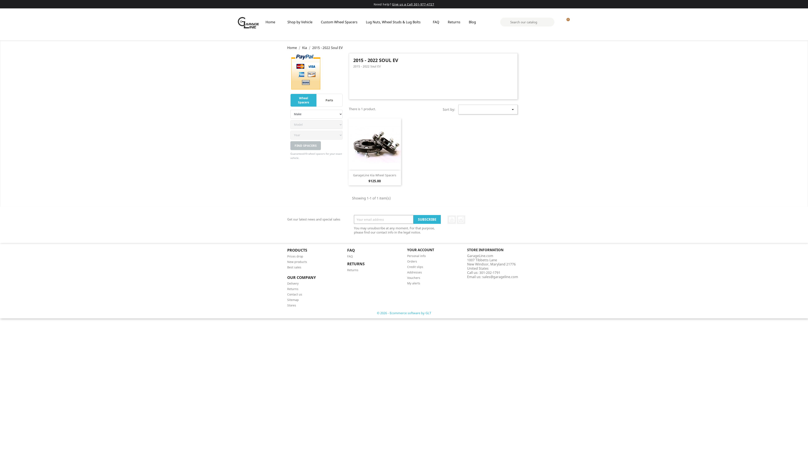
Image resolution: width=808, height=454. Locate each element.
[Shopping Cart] (566, 22)
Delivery (293, 283)
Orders (412, 261)
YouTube (452, 219)
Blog (472, 22)
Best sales (294, 267)
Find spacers (306, 146)
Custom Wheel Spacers (339, 22)
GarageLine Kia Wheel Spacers (374, 175)
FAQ (436, 22)
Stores (291, 305)
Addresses (414, 272)
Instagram (461, 219)
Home (270, 22)
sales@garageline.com (500, 277)
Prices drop (295, 256)
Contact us (294, 294)
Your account (420, 250)
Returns (454, 22)
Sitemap (293, 300)
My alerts (413, 283)
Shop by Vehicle (299, 22)
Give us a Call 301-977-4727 (413, 4)
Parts (329, 100)
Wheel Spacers (303, 100)
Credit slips (415, 267)
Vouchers (413, 278)
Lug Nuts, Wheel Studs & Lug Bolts (393, 22)
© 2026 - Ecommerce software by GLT (404, 313)
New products (297, 262)
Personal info (416, 256)
